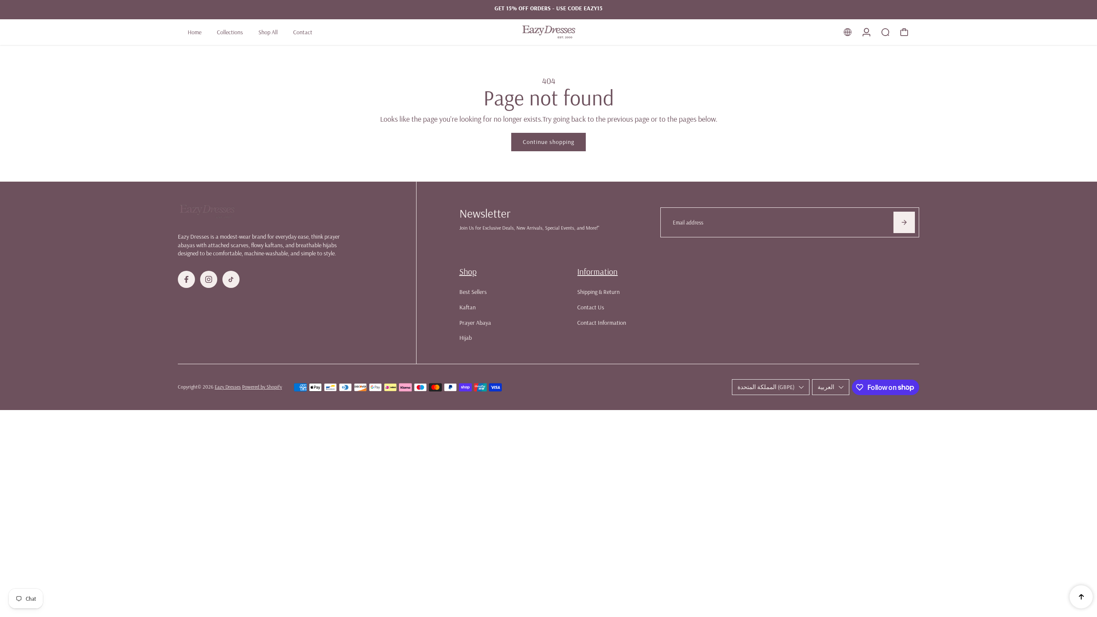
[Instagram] (208, 279)
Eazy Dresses (228, 386)
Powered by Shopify (262, 386)
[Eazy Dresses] (548, 32)
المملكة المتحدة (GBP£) (765, 387)
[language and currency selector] (847, 32)
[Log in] (866, 32)
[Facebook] (186, 279)
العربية (826, 387)
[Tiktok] (231, 279)
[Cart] (904, 32)
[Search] (885, 32)
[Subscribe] (904, 222)
